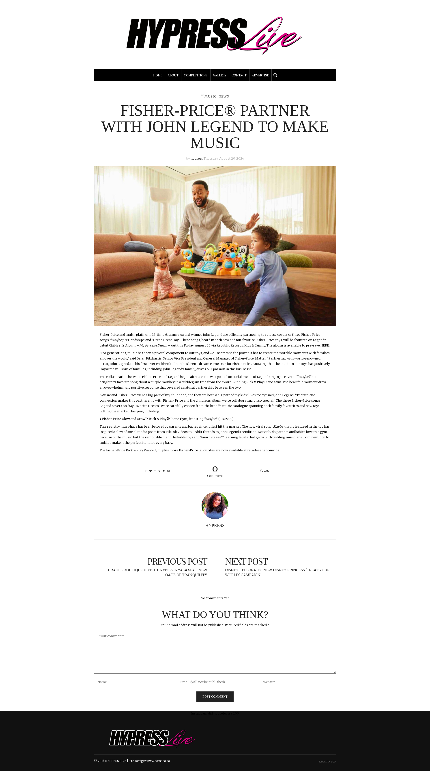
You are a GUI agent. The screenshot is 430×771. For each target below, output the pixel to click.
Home (157, 75)
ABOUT (173, 75)
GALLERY (219, 75)
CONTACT (239, 75)
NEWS (224, 96)
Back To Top (327, 761)
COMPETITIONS (196, 75)
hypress (197, 158)
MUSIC (210, 96)
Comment (215, 470)
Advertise (260, 75)
